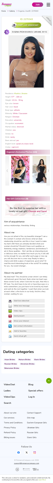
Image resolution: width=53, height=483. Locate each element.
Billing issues (9, 437)
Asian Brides (9, 359)
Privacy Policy (10, 427)
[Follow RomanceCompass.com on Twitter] (26, 452)
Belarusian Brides (11, 368)
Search (7, 402)
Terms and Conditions (13, 422)
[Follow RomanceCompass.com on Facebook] (18, 452)
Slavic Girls (31, 437)
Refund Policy (10, 432)
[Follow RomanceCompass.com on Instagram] (34, 452)
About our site (10, 412)
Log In (31, 396)
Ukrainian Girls (33, 427)
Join (38, 4)
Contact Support (34, 412)
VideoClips (9, 396)
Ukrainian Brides (27, 364)
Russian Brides (10, 364)
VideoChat (9, 384)
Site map (31, 417)
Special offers (35, 390)
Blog (30, 384)
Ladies (7, 390)
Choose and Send (37, 211)
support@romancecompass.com (26, 463)
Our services (9, 417)
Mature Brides (24, 359)
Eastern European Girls (37, 422)
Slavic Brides (39, 359)
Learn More (42, 480)
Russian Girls (32, 432)
